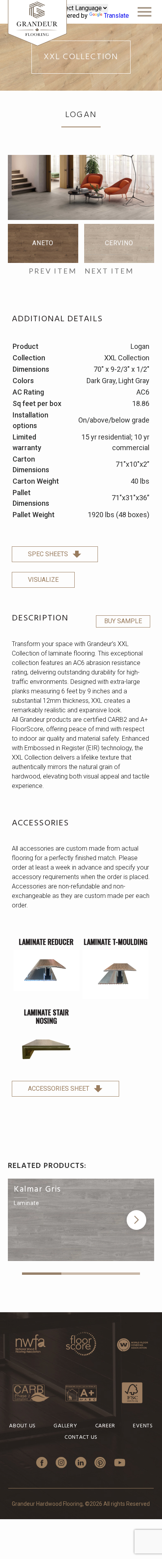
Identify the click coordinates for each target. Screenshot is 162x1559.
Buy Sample (123, 621)
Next (148, 187)
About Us (22, 1425)
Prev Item (53, 271)
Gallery (65, 1425)
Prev (14, 187)
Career (105, 1425)
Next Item (109, 271)
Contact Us (81, 1437)
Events (143, 1425)
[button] (136, 1220)
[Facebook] (42, 1463)
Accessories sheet (58, 1088)
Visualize (43, 579)
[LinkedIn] (81, 1463)
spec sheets (48, 554)
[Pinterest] (100, 1463)
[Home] (37, 24)
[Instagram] (61, 1463)
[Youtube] (119, 1463)
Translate (116, 15)
